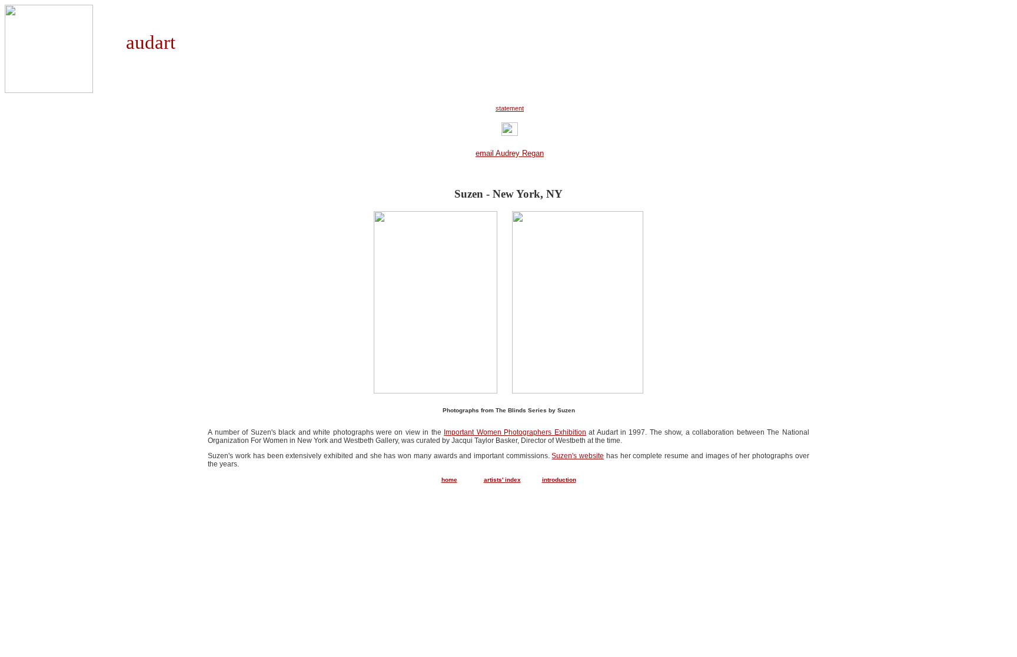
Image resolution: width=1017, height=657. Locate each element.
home (449, 479)
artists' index (502, 479)
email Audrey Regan (510, 153)
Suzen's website (577, 456)
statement (510, 108)
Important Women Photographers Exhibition (515, 432)
